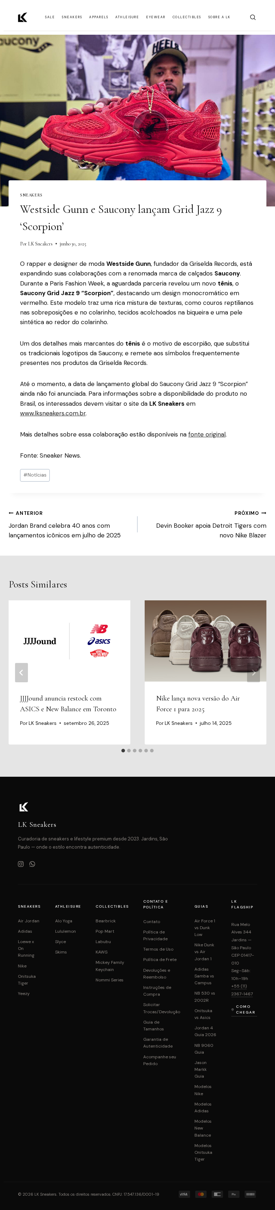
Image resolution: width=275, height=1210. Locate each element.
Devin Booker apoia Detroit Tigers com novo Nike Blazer (211, 524)
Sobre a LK (219, 17)
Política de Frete (160, 959)
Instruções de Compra (157, 991)
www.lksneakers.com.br (53, 413)
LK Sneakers (40, 244)
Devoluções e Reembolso (156, 973)
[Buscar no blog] (253, 17)
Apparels (98, 17)
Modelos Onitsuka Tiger (203, 1152)
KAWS (101, 952)
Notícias (35, 475)
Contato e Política (155, 904)
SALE (50, 17)
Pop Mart (105, 931)
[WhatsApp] (32, 865)
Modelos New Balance (203, 1128)
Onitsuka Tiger (27, 980)
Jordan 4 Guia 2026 (205, 1031)
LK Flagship (242, 904)
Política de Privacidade (155, 935)
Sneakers (72, 17)
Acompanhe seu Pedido (159, 1060)
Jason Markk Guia (200, 1069)
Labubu (103, 942)
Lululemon (65, 931)
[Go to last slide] (21, 672)
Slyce (60, 942)
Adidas (25, 931)
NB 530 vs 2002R (204, 996)
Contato (151, 921)
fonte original (207, 434)
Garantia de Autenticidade (158, 1042)
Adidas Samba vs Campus (204, 976)
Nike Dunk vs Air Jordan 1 (204, 951)
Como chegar (245, 1009)
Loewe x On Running (26, 948)
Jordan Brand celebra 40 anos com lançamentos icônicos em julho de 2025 (65, 524)
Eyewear (155, 17)
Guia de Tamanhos (153, 1025)
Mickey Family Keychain (110, 966)
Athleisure (127, 17)
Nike (22, 966)
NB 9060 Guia (203, 1049)
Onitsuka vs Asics (203, 1014)
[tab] (123, 750)
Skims (61, 952)
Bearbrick (106, 921)
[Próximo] (253, 672)
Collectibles (187, 17)
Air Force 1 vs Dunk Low (204, 927)
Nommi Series (110, 980)
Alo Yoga (63, 921)
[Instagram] (21, 865)
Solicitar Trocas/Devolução (161, 1008)
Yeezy (24, 993)
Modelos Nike (203, 1090)
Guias (201, 906)
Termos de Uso (158, 949)
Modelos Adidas (203, 1107)
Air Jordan (28, 921)
